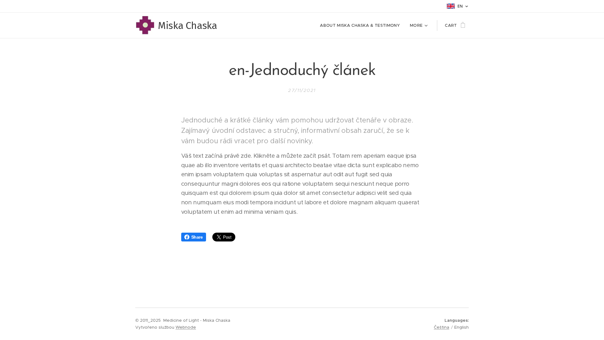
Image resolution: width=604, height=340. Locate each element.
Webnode (186, 327)
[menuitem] (361, 25)
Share (197, 237)
